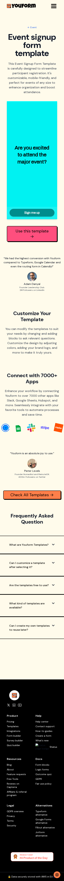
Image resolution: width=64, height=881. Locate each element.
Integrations (13, 731)
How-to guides (43, 731)
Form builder (14, 735)
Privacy (11, 816)
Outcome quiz (43, 774)
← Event (32, 27)
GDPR (38, 778)
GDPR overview (15, 811)
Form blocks (42, 764)
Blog (9, 764)
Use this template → (32, 233)
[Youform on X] (8, 705)
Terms (10, 820)
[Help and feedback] (57, 874)
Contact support (45, 726)
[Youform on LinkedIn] (14, 705)
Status (53, 746)
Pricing (10, 721)
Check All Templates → (32, 494)
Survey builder (15, 740)
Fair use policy (43, 783)
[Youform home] (21, 6)
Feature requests (16, 774)
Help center (41, 721)
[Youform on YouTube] (20, 705)
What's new (42, 740)
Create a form (43, 735)
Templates (13, 726)
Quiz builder (13, 745)
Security (11, 825)
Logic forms (42, 769)
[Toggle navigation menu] (53, 6)
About (10, 769)
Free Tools (12, 778)
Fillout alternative (45, 827)
